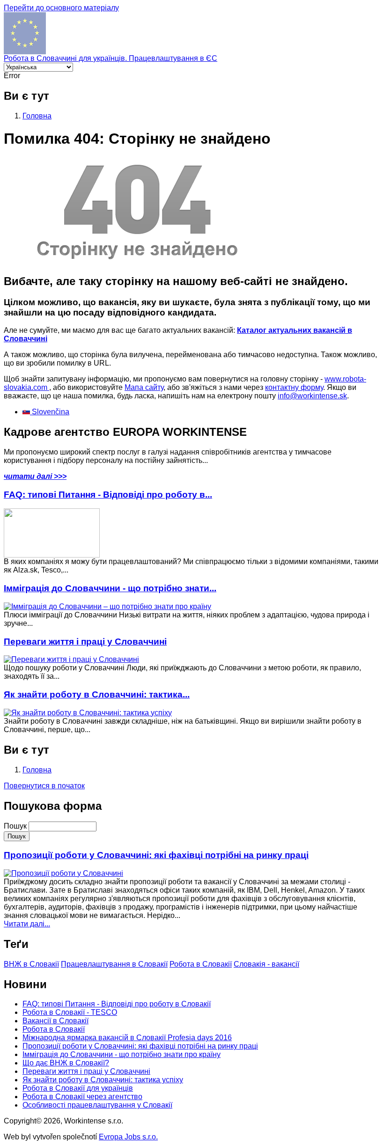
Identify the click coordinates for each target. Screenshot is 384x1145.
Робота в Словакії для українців (77, 1088)
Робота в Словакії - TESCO (69, 1012)
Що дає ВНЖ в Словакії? (65, 1063)
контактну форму (294, 387)
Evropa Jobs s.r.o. (128, 1137)
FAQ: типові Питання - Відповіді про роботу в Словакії (116, 1004)
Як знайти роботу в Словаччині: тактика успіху (102, 1080)
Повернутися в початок (44, 786)
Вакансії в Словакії (55, 1021)
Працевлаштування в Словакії (114, 964)
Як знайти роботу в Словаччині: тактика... (97, 694)
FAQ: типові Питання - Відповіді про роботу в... (108, 494)
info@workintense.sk (312, 396)
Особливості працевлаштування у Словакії (97, 1105)
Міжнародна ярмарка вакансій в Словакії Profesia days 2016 (127, 1038)
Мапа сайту (144, 387)
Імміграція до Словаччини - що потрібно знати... (110, 588)
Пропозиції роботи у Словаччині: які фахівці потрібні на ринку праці (156, 855)
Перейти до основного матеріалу (61, 8)
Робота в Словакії (201, 964)
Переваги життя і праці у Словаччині (85, 641)
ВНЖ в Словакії (31, 964)
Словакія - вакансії (266, 964)
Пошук (16, 826)
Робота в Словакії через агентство (82, 1097)
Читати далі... (27, 924)
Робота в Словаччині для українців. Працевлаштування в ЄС (110, 58)
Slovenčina (49, 412)
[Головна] (25, 52)
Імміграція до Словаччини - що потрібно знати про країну (121, 1054)
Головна (37, 116)
